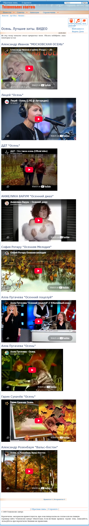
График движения (71, 25)
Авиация (34, 12)
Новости (7, 12)
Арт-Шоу (13, 16)
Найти (85, 3)
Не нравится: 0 (59, 499)
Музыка (21, 16)
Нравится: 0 (48, 499)
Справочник (49, 12)
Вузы (84, 24)
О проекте (26, 2)
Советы (20, 12)
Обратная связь (10, 2)
